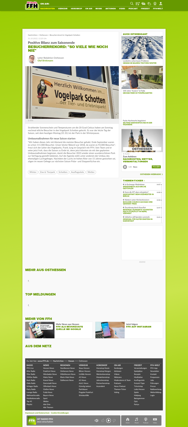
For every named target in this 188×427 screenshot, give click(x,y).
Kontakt (153, 374)
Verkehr (62, 9)
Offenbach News (49, 386)
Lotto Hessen (139, 389)
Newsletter (154, 371)
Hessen (71, 361)
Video (122, 9)
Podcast (133, 9)
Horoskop (76, 9)
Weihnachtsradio (33, 395)
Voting (116, 392)
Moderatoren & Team (122, 380)
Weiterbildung (155, 392)
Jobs (152, 380)
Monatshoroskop (103, 377)
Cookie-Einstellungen (60, 413)
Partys (136, 404)
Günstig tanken (85, 386)
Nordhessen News (67, 368)
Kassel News (48, 380)
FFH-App (153, 368)
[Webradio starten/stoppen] (108, 420)
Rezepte (137, 374)
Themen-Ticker (133, 180)
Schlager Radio (32, 386)
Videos (116, 374)
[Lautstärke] (96, 420)
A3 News (82, 377)
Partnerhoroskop (103, 383)
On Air (88, 9)
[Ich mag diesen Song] (103, 420)
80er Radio (31, 371)
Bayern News (48, 395)
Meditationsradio (33, 398)
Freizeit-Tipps (139, 383)
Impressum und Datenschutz (37, 413)
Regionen (65, 365)
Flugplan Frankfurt (86, 392)
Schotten (63, 172)
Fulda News (47, 392)
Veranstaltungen (140, 368)
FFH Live (30, 368)
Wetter (149, 3)
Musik (99, 9)
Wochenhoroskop (103, 374)
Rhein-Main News (67, 377)
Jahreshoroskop (102, 380)
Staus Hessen (84, 368)
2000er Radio (32, 377)
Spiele (136, 392)
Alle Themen (48, 407)
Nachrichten (47, 9)
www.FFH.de (43, 361)
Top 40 (29, 401)
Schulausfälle (84, 395)
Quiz (136, 401)
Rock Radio (31, 380)
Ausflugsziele (77, 172)
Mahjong (137, 395)
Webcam (155, 3)
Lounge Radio (32, 392)
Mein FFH (161, 3)
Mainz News (48, 377)
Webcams (118, 377)
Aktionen (110, 9)
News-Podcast (120, 386)
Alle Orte (46, 404)
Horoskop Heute (102, 368)
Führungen (154, 383)
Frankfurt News (49, 371)
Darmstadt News (50, 383)
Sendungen (118, 368)
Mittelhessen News (67, 374)
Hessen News (48, 368)
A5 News (82, 380)
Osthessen (43, 35)
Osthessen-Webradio (150, 174)
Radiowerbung (155, 389)
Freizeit (145, 9)
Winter (32, 172)
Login (152, 395)
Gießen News (48, 389)
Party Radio (31, 389)
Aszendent (100, 386)
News (46, 365)
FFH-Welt (158, 9)
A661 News (83, 383)
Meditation (138, 377)
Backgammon (139, 398)
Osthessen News (67, 371)
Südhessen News (67, 380)
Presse (153, 386)
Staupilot (143, 3)
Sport (45, 398)
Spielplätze (138, 371)
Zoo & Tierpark (47, 172)
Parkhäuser (83, 389)
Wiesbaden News (50, 374)
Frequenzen (154, 377)
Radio (30, 365)
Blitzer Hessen (84, 371)
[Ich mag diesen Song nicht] (113, 420)
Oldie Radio (31, 383)
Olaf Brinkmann (45, 61)
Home (128, 423)
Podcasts (117, 383)
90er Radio (31, 374)
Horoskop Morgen (103, 371)
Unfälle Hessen (85, 374)
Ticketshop (138, 386)
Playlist (138, 3)
